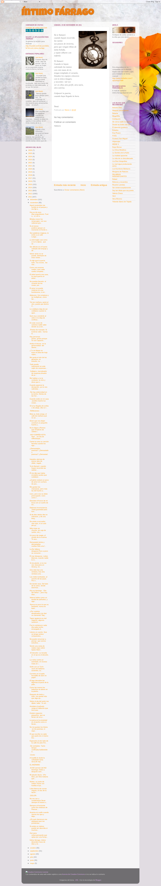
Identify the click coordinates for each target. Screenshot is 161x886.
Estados (115, 130)
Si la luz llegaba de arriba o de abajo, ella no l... (39, 407)
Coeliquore (116, 119)
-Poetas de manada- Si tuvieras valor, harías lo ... (38, 331)
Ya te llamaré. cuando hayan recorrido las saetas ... (38, 468)
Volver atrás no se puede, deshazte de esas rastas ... (38, 255)
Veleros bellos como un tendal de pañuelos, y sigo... (38, 599)
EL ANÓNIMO (35, 765)
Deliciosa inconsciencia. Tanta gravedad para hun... (38, 509)
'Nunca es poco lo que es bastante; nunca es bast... (39, 606)
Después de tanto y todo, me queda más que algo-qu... (38, 696)
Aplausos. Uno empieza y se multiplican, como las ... (39, 297)
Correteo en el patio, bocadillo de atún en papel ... (38, 675)
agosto (33, 854)
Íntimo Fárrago (58, 13)
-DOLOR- (33, 795)
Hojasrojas (116, 141)
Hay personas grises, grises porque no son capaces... (38, 338)
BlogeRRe (116, 116)
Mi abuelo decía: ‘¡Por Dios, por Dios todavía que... (39, 776)
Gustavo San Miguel (119, 139)
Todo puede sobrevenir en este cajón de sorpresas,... (39, 366)
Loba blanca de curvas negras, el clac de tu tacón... (38, 790)
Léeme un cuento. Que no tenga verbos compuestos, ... (38, 634)
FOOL (114, 136)
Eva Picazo (116, 133)
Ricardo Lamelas (118, 185)
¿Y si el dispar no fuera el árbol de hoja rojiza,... (38, 352)
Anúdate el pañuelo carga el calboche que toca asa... (39, 708)
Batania (115, 113)
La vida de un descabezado (122, 158)
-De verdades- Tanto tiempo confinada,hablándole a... (38, 749)
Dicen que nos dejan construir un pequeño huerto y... (38, 423)
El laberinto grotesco (120, 127)
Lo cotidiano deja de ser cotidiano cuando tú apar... (39, 311)
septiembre (34, 851)
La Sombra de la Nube (120, 153)
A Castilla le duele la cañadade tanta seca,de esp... (37, 760)
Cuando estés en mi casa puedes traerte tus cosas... (39, 401)
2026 (30, 150)
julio (32, 857)
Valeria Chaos (117, 193)
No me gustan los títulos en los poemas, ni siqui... (39, 729)
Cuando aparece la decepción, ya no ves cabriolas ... (38, 387)
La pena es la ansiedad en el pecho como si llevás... (38, 722)
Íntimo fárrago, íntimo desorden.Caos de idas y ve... (38, 842)
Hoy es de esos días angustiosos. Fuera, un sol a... (39, 214)
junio (32, 860)
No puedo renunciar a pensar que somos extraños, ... (38, 641)
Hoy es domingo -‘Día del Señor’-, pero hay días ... (38, 592)
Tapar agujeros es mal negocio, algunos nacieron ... (38, 620)
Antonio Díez (117, 108)
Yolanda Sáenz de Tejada (121, 202)
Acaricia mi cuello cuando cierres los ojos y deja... (39, 814)
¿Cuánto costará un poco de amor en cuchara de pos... (39, 482)
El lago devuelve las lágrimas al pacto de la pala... (39, 682)
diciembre (34, 199)
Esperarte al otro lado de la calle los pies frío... (39, 742)
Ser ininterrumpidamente (121, 188)
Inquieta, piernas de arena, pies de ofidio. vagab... (37, 461)
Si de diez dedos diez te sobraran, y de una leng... (38, 516)
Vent (114, 196)
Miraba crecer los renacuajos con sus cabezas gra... (38, 221)
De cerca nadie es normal (122, 122)
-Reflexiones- (35, 411)
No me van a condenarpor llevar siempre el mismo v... (38, 800)
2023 (30, 159)
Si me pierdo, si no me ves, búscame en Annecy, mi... (38, 565)
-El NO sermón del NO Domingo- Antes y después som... (38, 770)
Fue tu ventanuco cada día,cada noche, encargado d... (38, 627)
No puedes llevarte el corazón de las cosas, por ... (38, 283)
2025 (30, 153)
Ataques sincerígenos (120, 110)
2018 (30, 175)
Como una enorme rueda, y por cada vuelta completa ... (37, 269)
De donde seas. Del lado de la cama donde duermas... (39, 585)
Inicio (83, 185)
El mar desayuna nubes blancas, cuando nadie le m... (39, 558)
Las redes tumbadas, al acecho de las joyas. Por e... (38, 579)
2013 (30, 190)
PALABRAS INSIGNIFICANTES (119, 175)
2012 (30, 194)
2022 (30, 163)
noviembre (34, 203)
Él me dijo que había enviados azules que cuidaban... (38, 475)
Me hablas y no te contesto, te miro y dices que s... (37, 380)
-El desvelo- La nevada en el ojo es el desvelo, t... (39, 655)
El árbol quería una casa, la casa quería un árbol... (39, 276)
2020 (30, 169)
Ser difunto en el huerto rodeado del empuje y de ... (39, 248)
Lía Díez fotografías (119, 161)
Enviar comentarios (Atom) (75, 190)
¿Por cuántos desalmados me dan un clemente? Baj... (38, 613)
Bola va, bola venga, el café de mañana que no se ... (38, 416)
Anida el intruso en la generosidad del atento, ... (38, 345)
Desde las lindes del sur (121, 124)
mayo (32, 863)
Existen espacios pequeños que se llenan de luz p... (37, 715)
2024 (30, 156)
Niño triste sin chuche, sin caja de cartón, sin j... (38, 530)
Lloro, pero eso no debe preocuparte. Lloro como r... (39, 496)
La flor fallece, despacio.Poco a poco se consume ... (39, 551)
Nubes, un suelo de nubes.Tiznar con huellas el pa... (37, 783)
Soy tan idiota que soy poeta (123, 190)
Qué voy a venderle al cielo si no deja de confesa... (38, 318)
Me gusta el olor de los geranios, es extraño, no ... (38, 359)
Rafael (114, 179)
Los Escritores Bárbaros (121, 169)
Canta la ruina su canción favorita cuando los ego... (39, 443)
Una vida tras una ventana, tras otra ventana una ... (37, 572)
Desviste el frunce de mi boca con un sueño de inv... (39, 502)
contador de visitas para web (36, 28)
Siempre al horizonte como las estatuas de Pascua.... (38, 807)
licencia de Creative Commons (73, 874)
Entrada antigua (99, 185)
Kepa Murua (117, 147)
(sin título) (39, 57)
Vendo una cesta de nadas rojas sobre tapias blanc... (37, 648)
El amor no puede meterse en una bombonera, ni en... (38, 290)
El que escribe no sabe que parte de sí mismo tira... (39, 736)
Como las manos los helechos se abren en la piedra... (39, 689)
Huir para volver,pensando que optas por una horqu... (39, 835)
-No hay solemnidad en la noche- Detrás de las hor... (38, 394)
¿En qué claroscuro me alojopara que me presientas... (38, 821)
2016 (30, 181)
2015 (30, 184)
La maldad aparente (119, 155)
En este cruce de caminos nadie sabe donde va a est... (38, 325)
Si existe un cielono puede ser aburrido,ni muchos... (38, 828)
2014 (30, 187)
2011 (30, 197)
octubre (33, 848)
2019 (30, 172)
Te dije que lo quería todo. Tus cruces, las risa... (38, 262)
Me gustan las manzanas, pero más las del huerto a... (38, 489)
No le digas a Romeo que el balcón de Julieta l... (38, 429)
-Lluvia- (32, 755)
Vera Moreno (117, 199)
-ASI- (77, 880)
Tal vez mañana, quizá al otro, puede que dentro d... (39, 304)
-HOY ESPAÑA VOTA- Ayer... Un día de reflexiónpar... (38, 436)
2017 (30, 178)
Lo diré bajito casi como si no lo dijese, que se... (38, 242)
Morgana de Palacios (120, 172)
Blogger (98, 880)
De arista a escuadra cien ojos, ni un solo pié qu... (38, 523)
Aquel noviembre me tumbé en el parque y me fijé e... (38, 207)
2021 (30, 166)
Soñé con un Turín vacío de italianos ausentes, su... (37, 668)
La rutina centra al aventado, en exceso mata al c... (38, 661)
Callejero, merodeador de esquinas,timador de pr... (38, 373)
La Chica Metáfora (119, 150)
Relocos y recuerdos (120, 182)
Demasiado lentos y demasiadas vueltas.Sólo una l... (38, 544)
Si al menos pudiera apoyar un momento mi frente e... (39, 228)
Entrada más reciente (65, 185)
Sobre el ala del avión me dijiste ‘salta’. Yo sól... (39, 702)
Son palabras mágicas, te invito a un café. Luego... (39, 235)
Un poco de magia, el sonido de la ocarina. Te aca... (38, 537)
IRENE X (115, 144)
